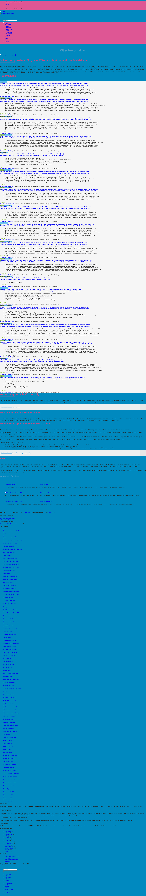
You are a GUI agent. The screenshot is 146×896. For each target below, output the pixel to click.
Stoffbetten (6, 734)
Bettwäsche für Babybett (7, 518)
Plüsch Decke (7, 658)
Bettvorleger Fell (7, 789)
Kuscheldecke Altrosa (9, 634)
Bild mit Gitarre (7, 667)
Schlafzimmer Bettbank (10, 698)
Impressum (8, 861)
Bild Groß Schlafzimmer (10, 616)
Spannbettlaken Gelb (9, 570)
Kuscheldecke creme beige (11, 643)
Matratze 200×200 (8, 740)
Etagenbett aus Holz (9, 758)
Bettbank (5, 692)
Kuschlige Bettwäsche (9, 640)
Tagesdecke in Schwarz (10, 543)
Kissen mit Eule (7, 676)
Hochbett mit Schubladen (10, 579)
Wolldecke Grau (7, 534)
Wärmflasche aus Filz (9, 722)
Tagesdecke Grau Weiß (9, 537)
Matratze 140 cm (8, 746)
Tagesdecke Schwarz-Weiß (11, 531)
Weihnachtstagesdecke (10, 649)
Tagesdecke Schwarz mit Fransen (13, 540)
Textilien (7, 35)
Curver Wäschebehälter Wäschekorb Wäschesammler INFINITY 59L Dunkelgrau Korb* (25, 279)
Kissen (7, 30)
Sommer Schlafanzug (9, 600)
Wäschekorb (44, 484)
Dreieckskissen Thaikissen (11, 594)
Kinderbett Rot (7, 631)
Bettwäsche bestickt (9, 682)
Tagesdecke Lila (7, 798)
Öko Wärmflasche (5, 519)
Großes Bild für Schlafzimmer (11, 773)
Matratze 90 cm (7, 749)
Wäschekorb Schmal (46, 501)
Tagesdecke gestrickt (9, 780)
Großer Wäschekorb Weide (11, 701)
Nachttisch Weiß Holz (9, 704)
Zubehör (7, 41)
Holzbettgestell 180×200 (10, 725)
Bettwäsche (8, 29)
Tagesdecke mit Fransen (10, 783)
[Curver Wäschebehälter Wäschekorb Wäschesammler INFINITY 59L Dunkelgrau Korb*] (25, 278)
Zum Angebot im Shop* (7, 96)
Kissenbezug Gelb (8, 546)
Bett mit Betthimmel (9, 552)
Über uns (7, 858)
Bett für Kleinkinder (8, 728)
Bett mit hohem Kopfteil (10, 558)
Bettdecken (8, 27)
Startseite (3, 524)
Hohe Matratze (7, 743)
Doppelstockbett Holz (9, 585)
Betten (7, 26)
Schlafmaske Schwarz (9, 764)
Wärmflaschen (9, 40)
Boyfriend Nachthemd (9, 603)
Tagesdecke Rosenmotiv (10, 776)
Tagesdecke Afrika (8, 795)
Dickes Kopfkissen (8, 767)
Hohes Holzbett (7, 752)
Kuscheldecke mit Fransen (10, 628)
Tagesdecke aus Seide (9, 770)
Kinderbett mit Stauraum (10, 731)
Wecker (7, 36)
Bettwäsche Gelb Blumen (10, 622)
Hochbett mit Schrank (9, 737)
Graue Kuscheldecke (9, 655)
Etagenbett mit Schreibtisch (11, 755)
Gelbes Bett (6, 573)
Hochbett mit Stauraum (10, 576)
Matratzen (8, 24)
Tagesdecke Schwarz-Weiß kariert (13, 549)
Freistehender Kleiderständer (11, 591)
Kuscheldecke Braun (9, 625)
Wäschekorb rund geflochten (11, 713)
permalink (51, 512)
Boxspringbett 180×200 (10, 652)
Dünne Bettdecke (8, 661)
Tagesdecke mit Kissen (10, 786)
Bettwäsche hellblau (9, 619)
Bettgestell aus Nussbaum (10, 561)
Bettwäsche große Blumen (10, 673)
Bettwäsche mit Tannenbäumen (12, 688)
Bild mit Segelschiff (8, 664)
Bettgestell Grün (8, 582)
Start (6, 23)
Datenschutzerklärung (11, 859)
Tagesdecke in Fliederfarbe (11, 567)
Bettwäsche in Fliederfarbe (11, 564)
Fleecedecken (7, 637)
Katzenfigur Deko (8, 670)
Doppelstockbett (8, 761)
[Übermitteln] (3, 871)
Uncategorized (9, 846)
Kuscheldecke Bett (8, 685)
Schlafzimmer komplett (9, 588)
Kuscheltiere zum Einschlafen (11, 613)
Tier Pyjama (6, 607)
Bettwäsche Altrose (9, 695)
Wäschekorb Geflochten (47, 493)
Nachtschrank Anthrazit (10, 707)
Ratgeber (7, 4)
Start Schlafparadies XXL (12, 856)
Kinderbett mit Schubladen (11, 679)
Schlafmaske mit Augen (10, 610)
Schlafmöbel (8, 32)
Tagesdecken (9, 33)
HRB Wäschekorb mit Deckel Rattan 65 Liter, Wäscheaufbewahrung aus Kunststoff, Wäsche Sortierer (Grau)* (31, 155)
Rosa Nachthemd (8, 597)
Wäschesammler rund (9, 710)
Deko (6, 38)
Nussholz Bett (7, 555)
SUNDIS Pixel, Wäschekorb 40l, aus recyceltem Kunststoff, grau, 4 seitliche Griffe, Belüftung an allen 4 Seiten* (32, 361)
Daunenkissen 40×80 (9, 646)
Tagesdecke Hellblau (9, 792)
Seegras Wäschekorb (9, 719)
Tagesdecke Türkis (8, 801)
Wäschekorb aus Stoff (9, 716)
